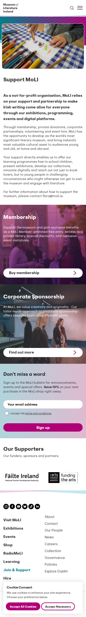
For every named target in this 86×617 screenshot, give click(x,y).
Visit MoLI (12, 519)
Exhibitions (13, 528)
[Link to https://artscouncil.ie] (58, 477)
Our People (54, 530)
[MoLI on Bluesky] (25, 507)
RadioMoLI (13, 553)
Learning (11, 561)
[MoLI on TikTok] (31, 507)
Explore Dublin (56, 571)
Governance (55, 557)
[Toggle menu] (80, 8)
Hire (7, 578)
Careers (51, 544)
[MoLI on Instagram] (6, 507)
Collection (53, 551)
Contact (51, 523)
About (49, 516)
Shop (8, 544)
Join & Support (16, 569)
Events (9, 536)
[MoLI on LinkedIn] (37, 507)
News (49, 537)
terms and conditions (38, 413)
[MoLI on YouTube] (18, 507)
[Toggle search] (72, 8)
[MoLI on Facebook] (12, 507)
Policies (51, 564)
